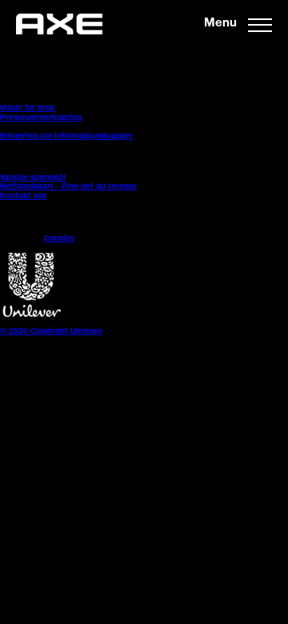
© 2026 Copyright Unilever (51, 332)
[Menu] (260, 24)
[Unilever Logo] (32, 315)
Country (59, 239)
